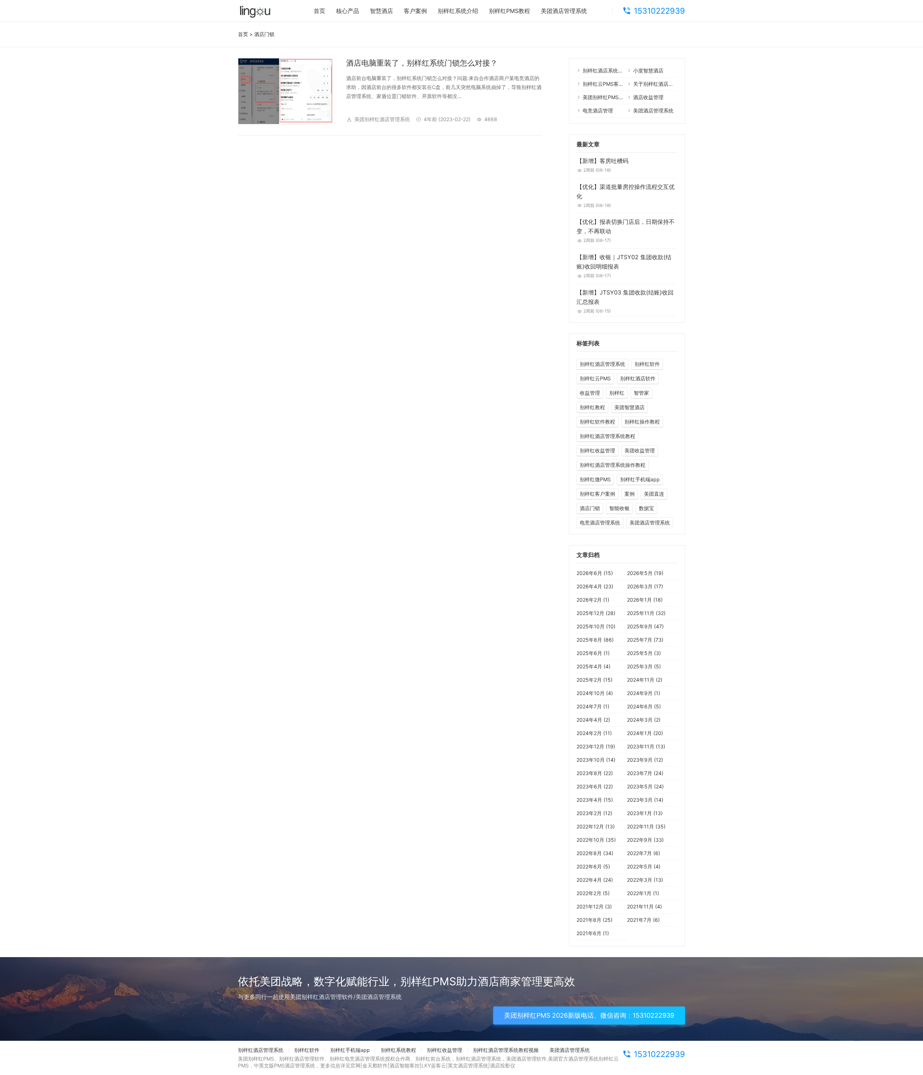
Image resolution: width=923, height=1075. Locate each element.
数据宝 (646, 508)
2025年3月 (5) (644, 666)
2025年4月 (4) (593, 666)
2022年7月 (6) (643, 853)
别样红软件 (647, 364)
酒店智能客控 (404, 1065)
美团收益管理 (639, 450)
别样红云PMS (595, 378)
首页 (319, 10)
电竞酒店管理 (598, 110)
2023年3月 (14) (645, 800)
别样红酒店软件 (637, 378)
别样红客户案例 (597, 494)
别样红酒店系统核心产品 (610, 70)
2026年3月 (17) (645, 586)
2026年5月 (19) (645, 573)
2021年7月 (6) (643, 920)
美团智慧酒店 (629, 407)
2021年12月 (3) (594, 906)
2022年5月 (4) (644, 866)
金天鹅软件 (375, 1065)
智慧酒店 (381, 10)
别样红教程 (592, 407)
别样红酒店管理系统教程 (607, 436)
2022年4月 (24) (595, 880)
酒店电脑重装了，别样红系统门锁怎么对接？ (422, 62)
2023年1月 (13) (645, 813)
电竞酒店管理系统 (600, 522)
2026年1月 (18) (645, 600)
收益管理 (590, 393)
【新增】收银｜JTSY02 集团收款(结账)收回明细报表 (624, 261)
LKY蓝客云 (433, 1065)
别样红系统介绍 (458, 10)
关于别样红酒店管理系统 (661, 84)
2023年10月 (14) (596, 760)
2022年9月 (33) (645, 840)
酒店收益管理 (648, 97)
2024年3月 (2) (644, 720)
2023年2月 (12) (594, 813)
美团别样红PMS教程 (606, 97)
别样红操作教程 (642, 422)
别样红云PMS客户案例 (608, 84)
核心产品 (347, 10)
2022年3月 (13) (645, 880)
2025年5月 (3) (644, 653)
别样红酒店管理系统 (602, 364)
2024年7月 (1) (593, 706)
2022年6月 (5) (593, 866)
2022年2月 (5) (593, 893)
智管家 (641, 393)
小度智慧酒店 (648, 70)
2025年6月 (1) (593, 653)
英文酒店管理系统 (468, 1065)
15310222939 (659, 11)
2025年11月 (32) (646, 613)
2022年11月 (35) (646, 826)
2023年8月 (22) (595, 773)
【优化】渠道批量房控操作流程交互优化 (626, 191)
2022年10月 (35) (596, 840)
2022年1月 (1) (643, 893)
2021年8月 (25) (595, 920)
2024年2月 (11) (594, 733)
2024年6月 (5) (644, 706)
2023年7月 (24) (645, 773)
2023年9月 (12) (645, 760)
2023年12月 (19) (596, 746)
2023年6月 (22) (595, 786)
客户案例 (415, 10)
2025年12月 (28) (596, 613)
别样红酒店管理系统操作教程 (612, 465)
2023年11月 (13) (646, 746)
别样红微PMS (595, 479)
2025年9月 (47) (645, 626)
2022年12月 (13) (596, 826)
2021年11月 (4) (644, 906)
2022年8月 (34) (595, 853)
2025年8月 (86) (595, 640)
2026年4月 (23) (595, 586)
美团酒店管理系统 (564, 10)
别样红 (616, 393)
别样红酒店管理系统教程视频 (506, 1050)
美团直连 (654, 494)
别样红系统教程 (398, 1050)
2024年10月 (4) (595, 693)
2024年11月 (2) (644, 680)
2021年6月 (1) (593, 933)
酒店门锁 (590, 508)
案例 (629, 494)
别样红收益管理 (597, 450)
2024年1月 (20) (645, 733)
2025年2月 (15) (595, 680)
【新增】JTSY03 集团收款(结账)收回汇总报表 (625, 297)
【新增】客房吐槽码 (602, 160)
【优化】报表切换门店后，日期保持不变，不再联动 (626, 226)
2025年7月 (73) (645, 640)
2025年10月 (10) (596, 626)
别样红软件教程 (597, 422)
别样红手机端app (640, 479)
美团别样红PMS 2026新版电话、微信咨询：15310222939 (589, 1015)
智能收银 (619, 508)
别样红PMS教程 (509, 10)
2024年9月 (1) (643, 693)
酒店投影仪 (502, 1065)
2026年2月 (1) (593, 600)
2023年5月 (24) (645, 786)
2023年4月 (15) (595, 800)
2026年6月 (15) (595, 573)
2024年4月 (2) (593, 720)
